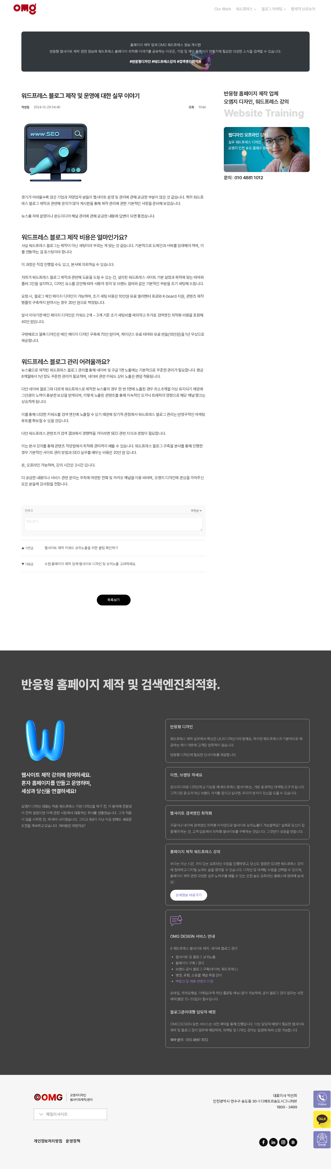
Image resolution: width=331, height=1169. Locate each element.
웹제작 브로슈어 (303, 9)
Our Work (223, 9)
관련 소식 (240, 158)
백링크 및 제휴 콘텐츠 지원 (194, 981)
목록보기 (113, 600)
